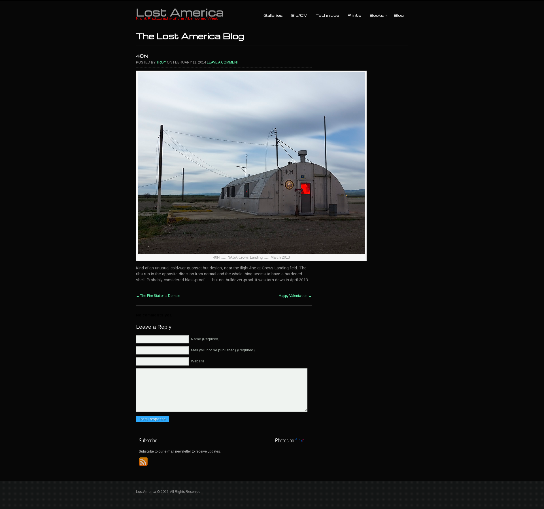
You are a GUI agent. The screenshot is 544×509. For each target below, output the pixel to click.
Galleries (273, 15)
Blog (399, 15)
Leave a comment (223, 62)
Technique (327, 15)
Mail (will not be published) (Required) (223, 350)
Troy (161, 62)
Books (375, 16)
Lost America (180, 12)
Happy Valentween (295, 296)
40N (142, 56)
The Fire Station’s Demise (158, 296)
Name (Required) (205, 339)
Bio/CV (299, 15)
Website (197, 361)
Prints (354, 15)
